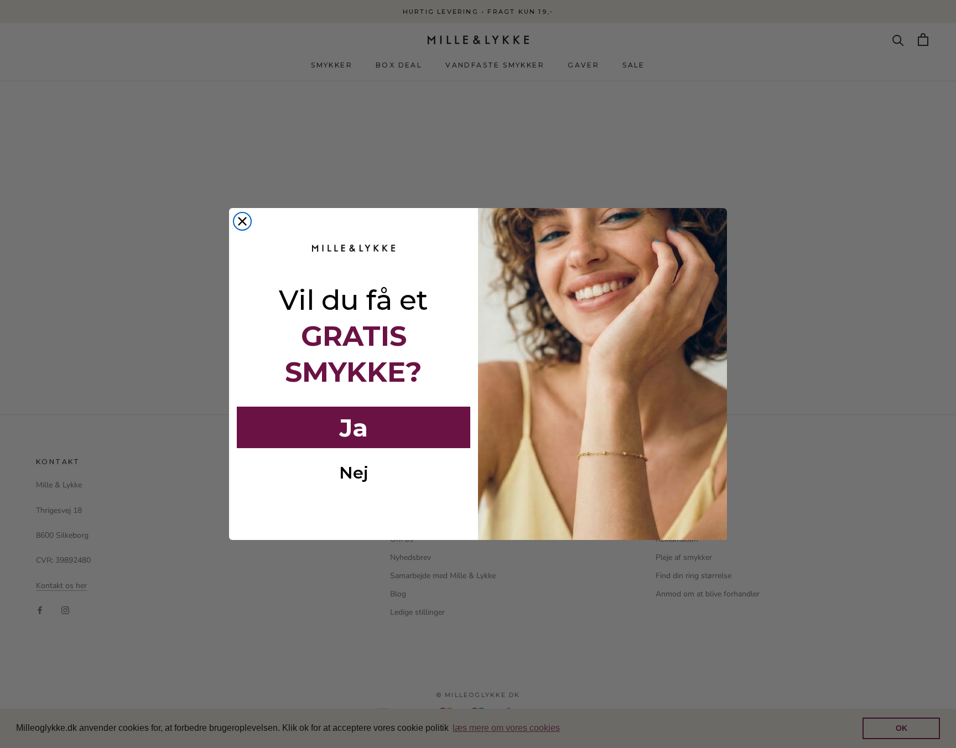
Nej (353, 473)
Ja (353, 428)
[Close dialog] (242, 221)
